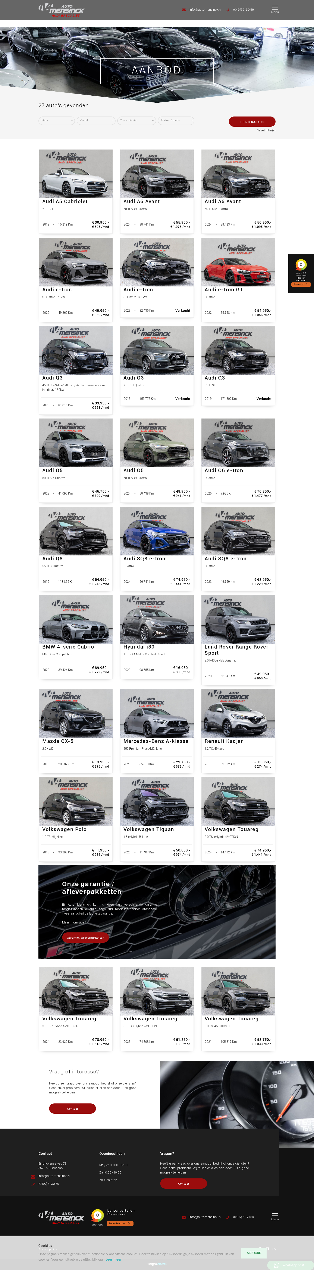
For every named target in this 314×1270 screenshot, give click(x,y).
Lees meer (114, 1259)
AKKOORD (254, 1253)
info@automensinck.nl (205, 10)
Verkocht (6, 20)
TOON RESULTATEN (252, 122)
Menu (275, 12)
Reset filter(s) (266, 130)
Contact (6, 24)
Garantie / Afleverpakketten (85, 937)
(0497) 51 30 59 (243, 10)
